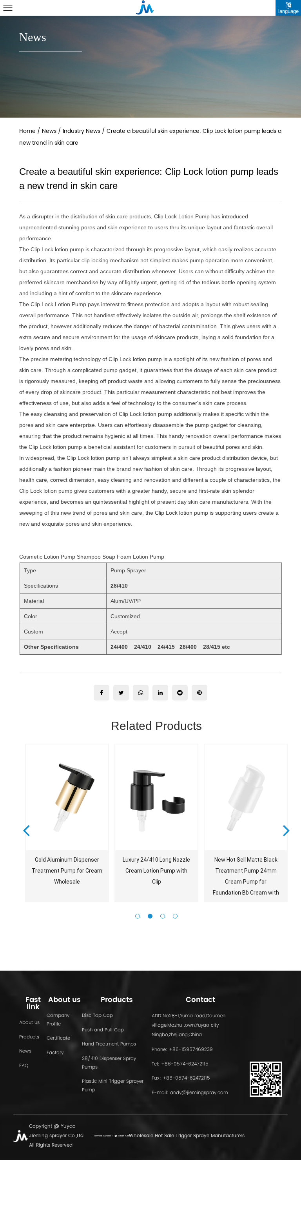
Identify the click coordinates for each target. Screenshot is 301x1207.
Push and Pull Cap (103, 1029)
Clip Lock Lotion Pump (182, 216)
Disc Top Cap (97, 1015)
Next (286, 830)
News (49, 131)
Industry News (81, 131)
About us (29, 1022)
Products (29, 1036)
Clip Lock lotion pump (46, 491)
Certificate (58, 1038)
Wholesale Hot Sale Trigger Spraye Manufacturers (187, 1136)
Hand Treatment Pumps (109, 1043)
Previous (26, 830)
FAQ (23, 1065)
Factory (55, 1052)
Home (27, 131)
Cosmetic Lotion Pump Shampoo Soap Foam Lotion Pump (91, 557)
